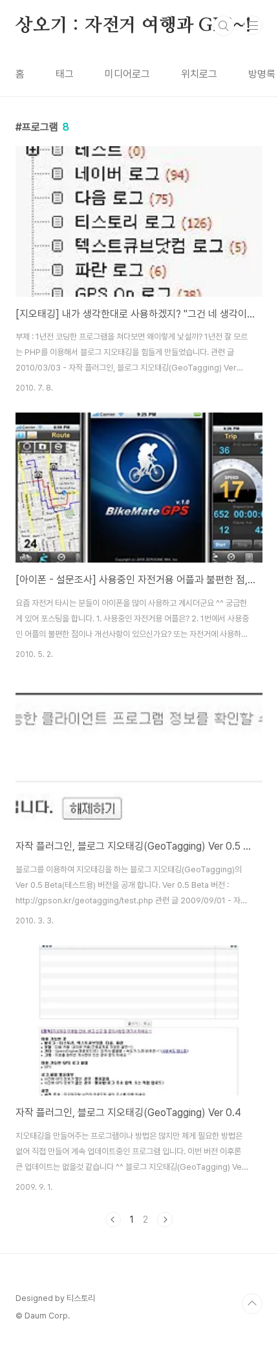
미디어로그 (127, 74)
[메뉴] (252, 25)
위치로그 (199, 74)
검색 (223, 26)
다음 (165, 1219)
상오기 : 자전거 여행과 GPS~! (133, 26)
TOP (252, 1303)
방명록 (261, 74)
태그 (65, 74)
